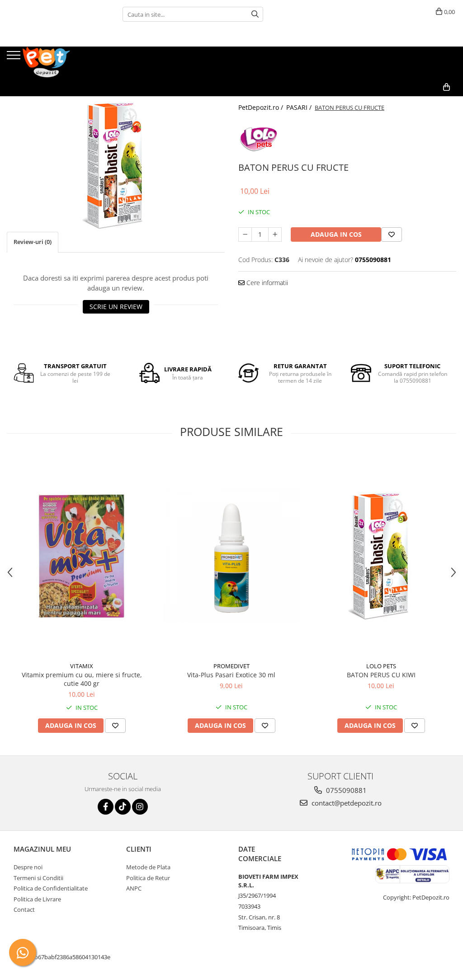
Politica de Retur (148, 878)
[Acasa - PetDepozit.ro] (52, 62)
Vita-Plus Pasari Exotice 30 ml (231, 674)
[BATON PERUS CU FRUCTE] (116, 164)
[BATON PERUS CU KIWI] (381, 555)
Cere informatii (266, 282)
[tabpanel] (116, 164)
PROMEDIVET (231, 666)
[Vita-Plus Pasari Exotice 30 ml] (231, 555)
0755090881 (345, 790)
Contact (24, 909)
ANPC (134, 888)
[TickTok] (123, 807)
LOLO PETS (381, 666)
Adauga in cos (336, 234)
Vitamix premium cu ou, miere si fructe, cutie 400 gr (82, 679)
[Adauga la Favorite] (115, 725)
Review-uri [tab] (33, 242)
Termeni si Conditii (38, 878)
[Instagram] (140, 807)
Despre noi (28, 867)
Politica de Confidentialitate (51, 888)
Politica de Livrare (37, 899)
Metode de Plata (148, 867)
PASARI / (299, 107)
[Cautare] (255, 14)
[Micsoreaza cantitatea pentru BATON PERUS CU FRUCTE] (245, 234)
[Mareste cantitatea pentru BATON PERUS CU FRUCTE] (275, 234)
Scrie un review (116, 306)
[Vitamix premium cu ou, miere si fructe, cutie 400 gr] (82, 555)
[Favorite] (391, 234)
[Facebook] (105, 807)
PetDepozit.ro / (261, 107)
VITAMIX (81, 666)
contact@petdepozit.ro (346, 802)
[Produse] (15, 58)
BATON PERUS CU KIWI (381, 674)
